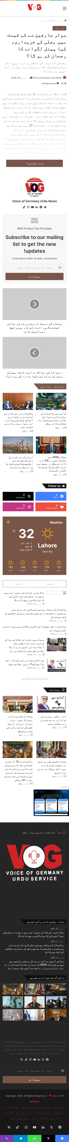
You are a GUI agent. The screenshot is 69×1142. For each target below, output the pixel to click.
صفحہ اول (58, 20)
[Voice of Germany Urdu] (34, 8)
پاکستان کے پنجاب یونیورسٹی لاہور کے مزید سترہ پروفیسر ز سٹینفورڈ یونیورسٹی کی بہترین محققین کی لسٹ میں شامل (35, 613)
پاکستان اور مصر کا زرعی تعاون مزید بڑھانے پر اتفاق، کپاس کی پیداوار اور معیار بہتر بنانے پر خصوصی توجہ (18, 420)
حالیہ (19, 583)
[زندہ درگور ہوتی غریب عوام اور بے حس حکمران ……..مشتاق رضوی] (51, 704)
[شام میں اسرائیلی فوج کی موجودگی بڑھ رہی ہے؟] (56, 1002)
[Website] (45, 207)
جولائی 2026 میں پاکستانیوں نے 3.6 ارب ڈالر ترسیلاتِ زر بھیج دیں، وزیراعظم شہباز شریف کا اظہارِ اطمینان (51, 463)
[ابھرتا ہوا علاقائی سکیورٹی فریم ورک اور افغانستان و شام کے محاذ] (56, 989)
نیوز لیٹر (23, 1118)
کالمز (44, 1118)
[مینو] (64, 10)
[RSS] (22, 1059)
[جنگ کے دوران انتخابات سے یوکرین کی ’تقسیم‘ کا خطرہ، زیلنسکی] (34, 1002)
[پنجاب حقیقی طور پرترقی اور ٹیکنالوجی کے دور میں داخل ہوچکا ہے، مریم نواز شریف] (51, 749)
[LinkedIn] (36, 207)
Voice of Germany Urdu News (47, 77)
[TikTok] (24, 207)
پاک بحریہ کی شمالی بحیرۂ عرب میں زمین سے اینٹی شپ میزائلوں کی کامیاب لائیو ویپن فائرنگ (24, 596)
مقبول (50, 583)
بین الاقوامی (11, 1107)
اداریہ (35, 1118)
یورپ (38, 1107)
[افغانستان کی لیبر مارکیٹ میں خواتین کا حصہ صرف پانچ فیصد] (13, 1002)
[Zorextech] (51, 815)
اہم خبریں (59, 1112)
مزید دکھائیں (35, 163)
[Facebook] (41, 207)
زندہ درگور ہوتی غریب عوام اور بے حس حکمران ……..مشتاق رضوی (53, 720)
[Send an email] (31, 77)
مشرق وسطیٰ (27, 1107)
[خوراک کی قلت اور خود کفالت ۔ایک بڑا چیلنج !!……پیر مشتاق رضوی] (56, 665)
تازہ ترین (28, 1112)
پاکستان (47, 1107)
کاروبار (46, 20)
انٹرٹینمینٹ (43, 1112)
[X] (43, 1059)
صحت (18, 1112)
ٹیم (13, 1118)
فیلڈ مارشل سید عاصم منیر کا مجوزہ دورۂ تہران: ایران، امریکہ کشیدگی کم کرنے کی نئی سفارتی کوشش (19, 724)
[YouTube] (32, 207)
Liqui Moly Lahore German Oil (34, 679)
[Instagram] (28, 207)
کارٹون (54, 1118)
